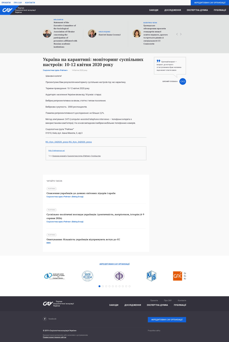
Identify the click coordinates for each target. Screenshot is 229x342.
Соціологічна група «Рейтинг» (79, 156)
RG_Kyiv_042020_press (57, 142)
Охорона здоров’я (59, 156)
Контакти (30, 3)
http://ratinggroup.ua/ (56, 151)
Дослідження (172, 10)
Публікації (220, 10)
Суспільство (96, 156)
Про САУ (18, 3)
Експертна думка (197, 10)
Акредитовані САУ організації (209, 3)
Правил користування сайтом (54, 337)
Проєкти (6, 3)
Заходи (153, 10)
